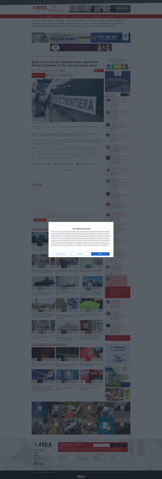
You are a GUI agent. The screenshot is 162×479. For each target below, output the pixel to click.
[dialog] (81, 239)
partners (60, 231)
